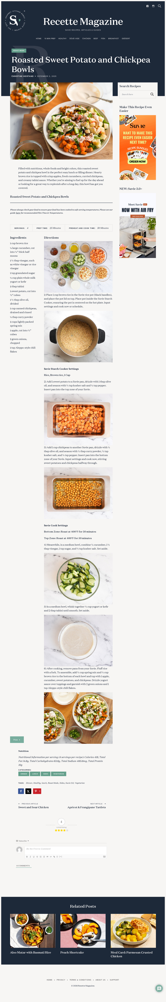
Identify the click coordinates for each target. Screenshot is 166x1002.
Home (38, 38)
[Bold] (27, 856)
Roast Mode (18, 50)
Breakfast (113, 38)
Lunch (35, 774)
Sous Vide (74, 38)
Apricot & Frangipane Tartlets (86, 807)
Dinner (24, 774)
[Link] (54, 856)
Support (114, 980)
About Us (101, 980)
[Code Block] (50, 856)
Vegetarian (58, 774)
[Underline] (33, 856)
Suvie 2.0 (69, 783)
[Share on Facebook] (21, 791)
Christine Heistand (23, 76)
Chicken (86, 38)
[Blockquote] (47, 856)
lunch (44, 783)
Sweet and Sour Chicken (33, 807)
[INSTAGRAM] (153, 6)
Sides (45, 774)
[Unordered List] (44, 856)
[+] (60, 856)
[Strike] (37, 856)
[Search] (159, 6)
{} (57, 856)
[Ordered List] (40, 856)
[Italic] (30, 856)
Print (15, 740)
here (18, 212)
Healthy (62, 38)
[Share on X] (28, 791)
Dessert (126, 38)
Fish (103, 38)
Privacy (61, 980)
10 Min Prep (49, 38)
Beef (96, 38)
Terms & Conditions (80, 980)
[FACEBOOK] (147, 6)
